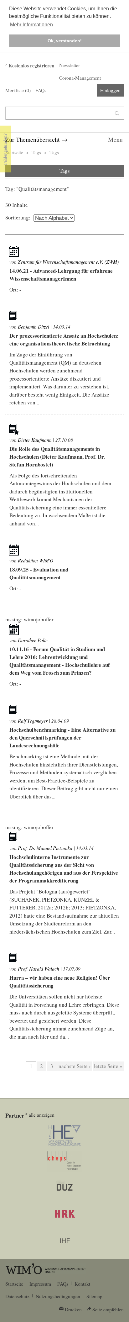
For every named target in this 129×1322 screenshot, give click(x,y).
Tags (36, 152)
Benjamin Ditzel (33, 326)
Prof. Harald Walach (38, 968)
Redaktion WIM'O (35, 560)
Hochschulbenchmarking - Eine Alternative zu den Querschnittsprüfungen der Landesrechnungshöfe (62, 737)
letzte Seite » (108, 1066)
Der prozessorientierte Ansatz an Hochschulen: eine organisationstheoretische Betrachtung (64, 339)
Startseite (14, 152)
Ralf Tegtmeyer (33, 720)
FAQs (40, 90)
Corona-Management (80, 78)
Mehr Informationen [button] (31, 24)
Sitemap (94, 1296)
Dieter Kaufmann (35, 439)
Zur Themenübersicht (32, 139)
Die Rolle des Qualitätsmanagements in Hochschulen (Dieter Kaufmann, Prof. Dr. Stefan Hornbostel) (57, 456)
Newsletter (69, 65)
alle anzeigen (41, 1115)
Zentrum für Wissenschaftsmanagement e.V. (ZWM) (68, 261)
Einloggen (110, 90)
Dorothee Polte (33, 640)
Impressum (40, 1284)
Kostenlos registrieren (31, 65)
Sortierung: (17, 217)
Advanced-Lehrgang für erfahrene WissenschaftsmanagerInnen (61, 274)
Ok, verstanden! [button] (65, 40)
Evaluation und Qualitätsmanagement (38, 573)
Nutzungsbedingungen (58, 1296)
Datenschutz (17, 1296)
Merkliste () (18, 90)
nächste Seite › (75, 1066)
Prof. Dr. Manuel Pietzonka (45, 848)
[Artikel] (13, 251)
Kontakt (82, 1284)
